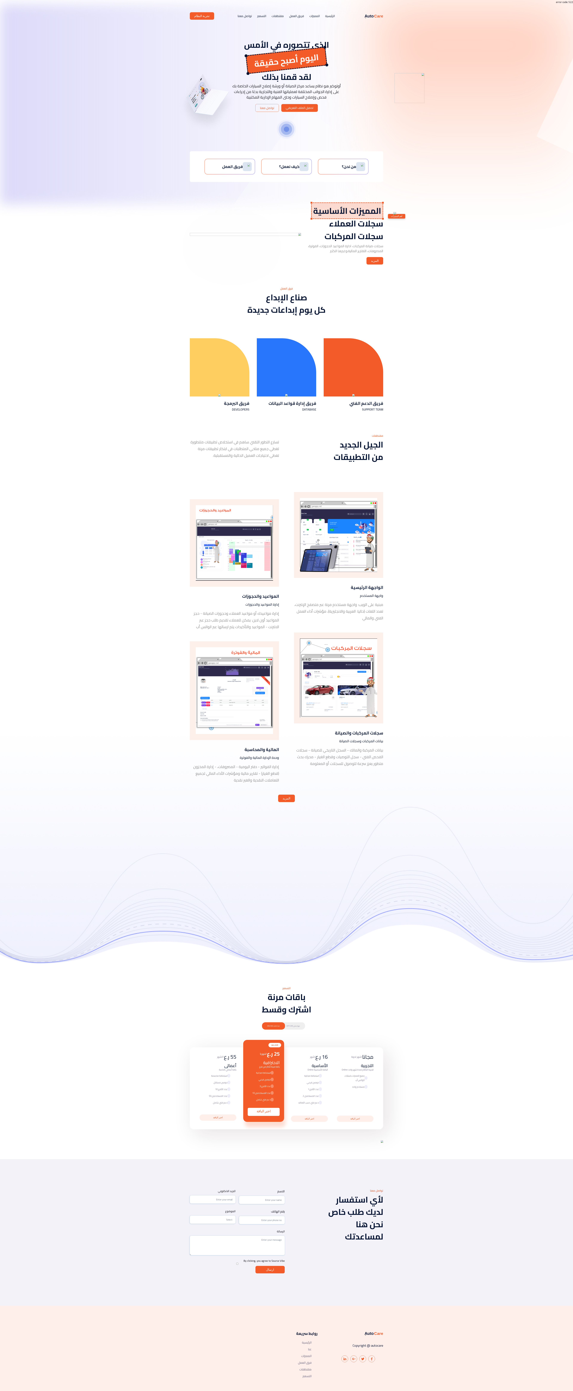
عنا (310, 1349)
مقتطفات (278, 16)
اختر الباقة (355, 1118)
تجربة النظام (202, 16)
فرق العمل (305, 1362)
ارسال (270, 1270)
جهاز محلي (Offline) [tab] (293, 1026)
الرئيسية (330, 16)
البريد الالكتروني (226, 1191)
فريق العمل (296, 16)
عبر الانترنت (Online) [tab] (273, 1026)
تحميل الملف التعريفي (299, 107)
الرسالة (281, 1231)
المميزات (314, 16)
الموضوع (230, 1211)
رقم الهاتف (278, 1211)
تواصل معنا (245, 16)
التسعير (261, 16)
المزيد (375, 261)
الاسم (281, 1191)
